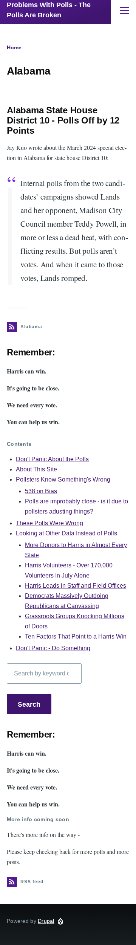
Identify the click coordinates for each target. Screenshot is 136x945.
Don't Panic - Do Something (53, 648)
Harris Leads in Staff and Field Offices (75, 585)
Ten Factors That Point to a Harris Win (76, 636)
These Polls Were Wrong (49, 523)
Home (14, 47)
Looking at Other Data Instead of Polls (66, 533)
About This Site (36, 469)
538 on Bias (41, 491)
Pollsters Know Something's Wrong (63, 479)
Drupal (46, 921)
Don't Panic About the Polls (52, 459)
